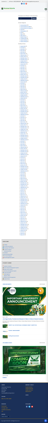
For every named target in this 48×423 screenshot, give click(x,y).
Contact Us (4, 1)
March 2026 (22, 53)
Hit (5, 398)
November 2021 (23, 127)
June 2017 (22, 191)
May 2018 (22, 175)
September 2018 (23, 170)
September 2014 (23, 228)
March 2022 (22, 121)
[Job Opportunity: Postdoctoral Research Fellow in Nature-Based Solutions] (24, 301)
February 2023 (23, 107)
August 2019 (23, 156)
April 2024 (22, 87)
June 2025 (22, 66)
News (21, 34)
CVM (7, 398)
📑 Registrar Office (6, 275)
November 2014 (23, 225)
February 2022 (23, 123)
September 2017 (23, 187)
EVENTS (5, 377)
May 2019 (22, 160)
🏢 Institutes (5, 252)
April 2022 (22, 120)
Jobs (21, 32)
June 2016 (22, 208)
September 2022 (23, 114)
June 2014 (22, 233)
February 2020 (23, 147)
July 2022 (22, 115)
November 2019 (23, 151)
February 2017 (23, 196)
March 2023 (22, 105)
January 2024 (23, 92)
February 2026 (23, 55)
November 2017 (23, 184)
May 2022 (22, 118)
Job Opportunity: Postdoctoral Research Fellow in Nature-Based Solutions (23, 319)
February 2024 (23, 90)
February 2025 (23, 72)
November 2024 (23, 77)
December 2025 (23, 58)
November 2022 (23, 111)
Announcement (23, 25)
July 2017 (22, 190)
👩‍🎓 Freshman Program (7, 249)
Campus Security (29, 388)
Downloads (4, 406)
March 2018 (22, 178)
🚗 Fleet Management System (8, 257)
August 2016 (23, 205)
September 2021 (23, 130)
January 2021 (23, 133)
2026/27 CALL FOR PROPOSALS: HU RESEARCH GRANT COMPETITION (22, 325)
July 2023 (22, 99)
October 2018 (23, 169)
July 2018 (22, 172)
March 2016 (22, 212)
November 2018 (23, 167)
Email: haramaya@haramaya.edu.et (31, 1)
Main (3, 398)
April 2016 (22, 211)
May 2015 (22, 216)
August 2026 (23, 46)
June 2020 (22, 142)
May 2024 (22, 86)
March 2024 (22, 89)
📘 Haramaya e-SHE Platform (8, 247)
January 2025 (23, 74)
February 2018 (23, 179)
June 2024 (22, 84)
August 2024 (23, 81)
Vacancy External (23, 39)
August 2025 (23, 64)
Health (9, 398)
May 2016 (22, 209)
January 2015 (23, 222)
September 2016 (23, 203)
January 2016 (23, 215)
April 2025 (22, 69)
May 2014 (22, 234)
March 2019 (22, 163)
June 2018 (22, 173)
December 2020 (23, 135)
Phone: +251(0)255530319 (15, 1)
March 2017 (22, 194)
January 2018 (23, 181)
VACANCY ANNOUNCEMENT (14, 330)
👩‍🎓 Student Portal (6, 278)
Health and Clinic (29, 390)
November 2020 (23, 136)
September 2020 (23, 139)
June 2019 (22, 159)
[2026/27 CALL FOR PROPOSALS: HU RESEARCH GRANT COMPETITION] (5, 326)
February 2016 (23, 213)
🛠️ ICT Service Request (7, 255)
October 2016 (23, 202)
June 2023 (22, 101)
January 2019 (23, 164)
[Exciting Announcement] (5, 336)
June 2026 (22, 49)
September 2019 (23, 154)
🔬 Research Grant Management (9, 277)
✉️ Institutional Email (7, 251)
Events (21, 29)
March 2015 (22, 219)
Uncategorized (23, 38)
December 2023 (23, 93)
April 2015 (22, 218)
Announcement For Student (25, 28)
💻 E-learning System (7, 272)
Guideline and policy (6, 409)
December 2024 (23, 75)
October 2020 (23, 138)
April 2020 (22, 144)
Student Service (29, 387)
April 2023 (22, 104)
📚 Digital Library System (8, 269)
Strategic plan (5, 408)
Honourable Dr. (23, 31)
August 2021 (23, 132)
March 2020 (22, 145)
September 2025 (23, 62)
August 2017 (23, 188)
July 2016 (22, 206)
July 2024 (22, 83)
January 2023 (23, 108)
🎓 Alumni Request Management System (11, 267)
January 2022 (23, 124)
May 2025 (22, 68)
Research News (23, 37)
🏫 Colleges (5, 244)
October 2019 (23, 153)
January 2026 (23, 56)
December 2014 (23, 224)
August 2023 (23, 98)
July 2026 (22, 47)
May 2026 (22, 50)
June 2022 (22, 117)
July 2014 (22, 231)
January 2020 (23, 148)
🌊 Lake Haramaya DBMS (7, 254)
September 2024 (23, 80)
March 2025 (22, 71)
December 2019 (23, 150)
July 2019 (22, 157)
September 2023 (23, 96)
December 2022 (23, 110)
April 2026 (22, 52)
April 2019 (22, 162)
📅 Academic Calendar (7, 266)
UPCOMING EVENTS (7, 342)
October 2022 (23, 112)
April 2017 (22, 193)
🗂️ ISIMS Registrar (6, 274)
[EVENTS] (24, 360)
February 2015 (23, 221)
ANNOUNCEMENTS (7, 284)
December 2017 (23, 182)
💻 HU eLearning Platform (8, 246)
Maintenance (28, 391)
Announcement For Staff (25, 26)
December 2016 (23, 199)
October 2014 (23, 227)
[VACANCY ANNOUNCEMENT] (5, 331)
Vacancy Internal (23, 41)
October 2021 (23, 129)
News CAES (22, 35)
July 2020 (22, 141)
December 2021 (23, 126)
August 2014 (23, 230)
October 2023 (23, 95)
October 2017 (23, 185)
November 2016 (23, 200)
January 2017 (23, 197)
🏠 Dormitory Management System (9, 270)
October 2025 (23, 61)
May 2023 (22, 102)
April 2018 (22, 176)
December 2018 (23, 166)
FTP (2, 411)
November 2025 (23, 59)
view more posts (42, 284)
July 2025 (22, 65)
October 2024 (23, 78)
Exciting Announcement (13, 335)
